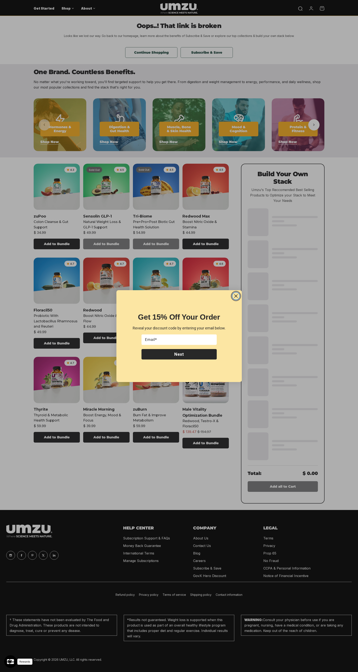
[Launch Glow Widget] (10, 661)
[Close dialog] (236, 296)
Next (179, 354)
